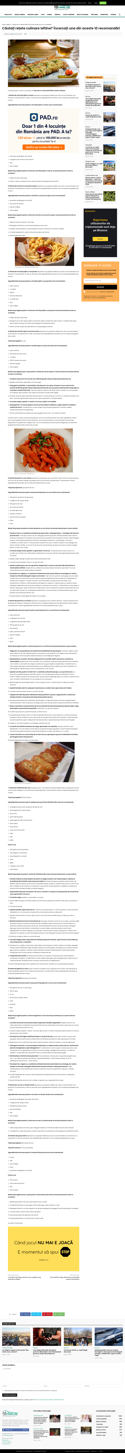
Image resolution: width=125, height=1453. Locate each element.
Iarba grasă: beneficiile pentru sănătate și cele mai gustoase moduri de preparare (93, 196)
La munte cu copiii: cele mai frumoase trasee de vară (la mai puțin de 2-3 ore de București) (93, 150)
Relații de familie (90, 82)
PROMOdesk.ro (9, 1435)
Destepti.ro (5, 1440)
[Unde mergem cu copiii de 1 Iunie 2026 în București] (109, 166)
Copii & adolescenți (91, 175)
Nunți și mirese (68, 1427)
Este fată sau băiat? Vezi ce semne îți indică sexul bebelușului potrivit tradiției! (72, 1419)
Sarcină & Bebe (68, 1415)
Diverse (87, 96)
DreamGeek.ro (7, 1442)
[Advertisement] (43, 1296)
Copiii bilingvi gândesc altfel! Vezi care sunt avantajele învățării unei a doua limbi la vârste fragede (40, 1420)
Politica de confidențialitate (107, 291)
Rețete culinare (6, 24)
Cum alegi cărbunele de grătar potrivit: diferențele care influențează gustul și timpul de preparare (93, 102)
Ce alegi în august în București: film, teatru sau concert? (93, 86)
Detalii (96, 3)
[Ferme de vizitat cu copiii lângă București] (109, 117)
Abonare (100, 287)
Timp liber (88, 145)
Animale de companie (38, 1428)
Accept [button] (103, 3)
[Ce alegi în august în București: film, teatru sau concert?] (109, 87)
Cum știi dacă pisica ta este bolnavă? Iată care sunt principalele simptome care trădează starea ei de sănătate (41, 1434)
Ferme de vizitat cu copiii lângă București (93, 116)
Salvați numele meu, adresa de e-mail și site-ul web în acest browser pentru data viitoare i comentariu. (30, 1390)
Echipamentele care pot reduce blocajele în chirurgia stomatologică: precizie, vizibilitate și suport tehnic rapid (93, 133)
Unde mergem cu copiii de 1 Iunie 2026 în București (93, 165)
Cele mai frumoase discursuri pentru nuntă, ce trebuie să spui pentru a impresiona (71, 1432)
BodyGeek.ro (6, 1444)
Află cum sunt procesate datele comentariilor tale (49, 1399)
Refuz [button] (90, 3)
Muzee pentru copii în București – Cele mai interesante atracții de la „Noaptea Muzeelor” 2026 (93, 181)
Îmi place (25, 1429)
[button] (119, 14)
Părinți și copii (89, 161)
